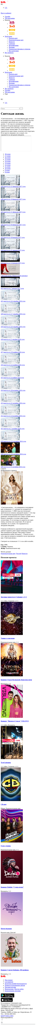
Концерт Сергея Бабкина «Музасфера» (15, 970)
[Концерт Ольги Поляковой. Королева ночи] (18, 660)
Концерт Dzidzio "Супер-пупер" (12, 887)
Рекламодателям (10, 987)
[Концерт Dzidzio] (18, 867)
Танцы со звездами (7, 638)
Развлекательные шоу (16, 40)
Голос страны (6, 846)
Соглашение (9, 982)
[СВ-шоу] (18, 784)
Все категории (14, 51)
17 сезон (7, 156)
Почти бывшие (6, 928)
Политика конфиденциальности (16, 983)
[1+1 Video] (7, 2)
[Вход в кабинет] (1, 11)
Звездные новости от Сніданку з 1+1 (14, 597)
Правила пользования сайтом (15, 985)
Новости (12, 42)
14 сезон (7, 161)
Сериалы (12, 43)
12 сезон (7, 165)
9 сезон (7, 170)
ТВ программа (10, 18)
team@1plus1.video (7, 1016)
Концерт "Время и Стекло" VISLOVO (15, 721)
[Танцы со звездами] (18, 618)
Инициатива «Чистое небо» (14, 989)
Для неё (18, 553)
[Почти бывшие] (18, 909)
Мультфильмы (13, 45)
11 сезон (7, 167)
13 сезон (7, 163)
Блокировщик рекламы (13, 991)
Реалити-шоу (13, 38)
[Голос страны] (18, 826)
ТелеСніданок (6, 762)
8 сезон (7, 172)
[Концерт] (18, 701)
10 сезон (7, 168)
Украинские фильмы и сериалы (19, 49)
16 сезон (7, 158)
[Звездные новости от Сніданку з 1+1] (18, 577)
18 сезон (7, 154)
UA (6, 8)
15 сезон (7, 159)
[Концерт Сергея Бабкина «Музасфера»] (18, 950)
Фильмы (12, 47)
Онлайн (7, 16)
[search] (1, 97)
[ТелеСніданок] (18, 742)
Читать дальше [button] (6, 552)
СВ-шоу (3, 804)
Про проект (9, 980)
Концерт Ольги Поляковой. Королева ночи (16, 680)
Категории (8, 36)
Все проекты (9, 52)
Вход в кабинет (6, 13)
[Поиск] (21, 108)
